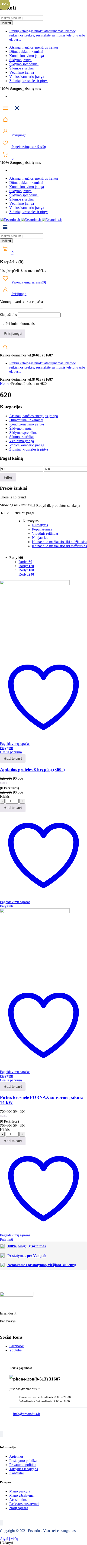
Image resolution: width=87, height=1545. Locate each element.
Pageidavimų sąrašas (28, 147)
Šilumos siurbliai (21, 68)
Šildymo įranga (20, 60)
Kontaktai (16, 1473)
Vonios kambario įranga (26, 77)
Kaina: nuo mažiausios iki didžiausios (59, 542)
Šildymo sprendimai (24, 64)
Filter (8, 477)
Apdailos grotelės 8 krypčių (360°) (32, 769)
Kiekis (5, 796)
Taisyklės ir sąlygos (23, 1469)
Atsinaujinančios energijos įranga (33, 47)
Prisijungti (18, 135)
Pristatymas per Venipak (26, 1256)
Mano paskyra (19, 1491)
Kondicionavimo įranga (26, 56)
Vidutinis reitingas (45, 533)
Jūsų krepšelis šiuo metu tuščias (23, 271)
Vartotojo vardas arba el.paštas (22, 302)
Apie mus (16, 1456)
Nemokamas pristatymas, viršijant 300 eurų (41, 1265)
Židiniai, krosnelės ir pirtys (28, 81)
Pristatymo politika (23, 1461)
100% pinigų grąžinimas (26, 1246)
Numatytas (40, 525)
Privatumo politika (22, 1465)
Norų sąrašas (18, 1508)
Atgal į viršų (9, 1539)
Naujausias (40, 538)
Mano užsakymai (21, 1495)
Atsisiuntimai (19, 1500)
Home (4, 383)
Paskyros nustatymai (24, 1504)
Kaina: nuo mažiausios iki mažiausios (59, 546)
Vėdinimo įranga (21, 72)
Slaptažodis (8, 315)
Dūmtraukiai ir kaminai (26, 51)
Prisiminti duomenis (20, 324)
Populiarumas (42, 529)
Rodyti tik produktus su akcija (57, 505)
